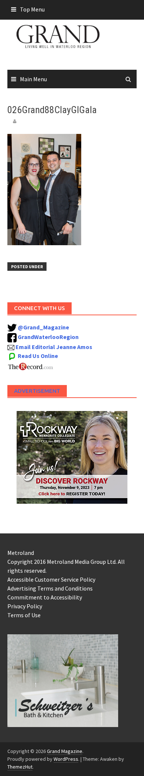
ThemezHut (19, 766)
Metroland (20, 552)
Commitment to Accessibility (44, 597)
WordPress (66, 759)
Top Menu (32, 9)
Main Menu (33, 79)
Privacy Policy (24, 606)
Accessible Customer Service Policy (51, 579)
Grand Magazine (64, 751)
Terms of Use (24, 615)
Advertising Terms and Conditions (50, 588)
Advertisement (37, 391)
